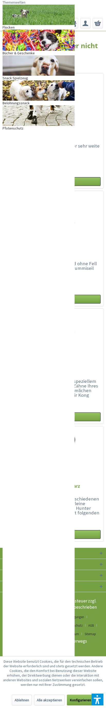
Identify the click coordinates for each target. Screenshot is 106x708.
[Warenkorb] (98, 23)
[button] (97, 699)
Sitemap (90, 634)
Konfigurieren (80, 700)
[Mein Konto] (85, 23)
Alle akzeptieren (49, 700)
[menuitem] (85, 23)
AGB (91, 625)
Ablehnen (22, 700)
